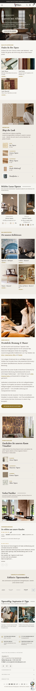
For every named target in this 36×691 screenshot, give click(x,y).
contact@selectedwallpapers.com (16, 662)
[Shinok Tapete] (9, 204)
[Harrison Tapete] (27, 204)
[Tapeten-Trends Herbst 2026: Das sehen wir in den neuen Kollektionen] (9, 615)
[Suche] (26, 5)
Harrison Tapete (26, 218)
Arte (2, 355)
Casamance (9, 216)
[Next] (34, 210)
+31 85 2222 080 (16, 660)
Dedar (20, 355)
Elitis (14, 355)
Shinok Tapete (9, 218)
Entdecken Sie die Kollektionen (12, 406)
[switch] (32, 689)
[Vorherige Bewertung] (2, 564)
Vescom (26, 216)
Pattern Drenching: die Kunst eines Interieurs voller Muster (26, 625)
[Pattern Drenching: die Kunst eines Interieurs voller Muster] (27, 615)
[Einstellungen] (29, 5)
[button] (33, 5)
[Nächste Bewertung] (6, 564)
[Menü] (2, 5)
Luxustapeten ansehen (10, 31)
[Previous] (1, 210)
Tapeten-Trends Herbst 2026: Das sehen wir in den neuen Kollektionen (9, 626)
